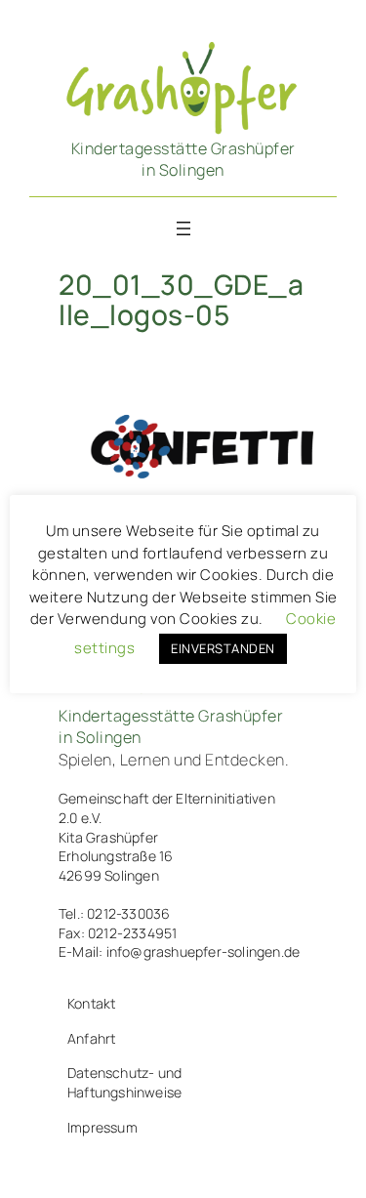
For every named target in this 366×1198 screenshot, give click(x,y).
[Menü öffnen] (183, 228)
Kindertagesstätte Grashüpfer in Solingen (183, 160)
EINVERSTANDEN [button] (223, 648)
